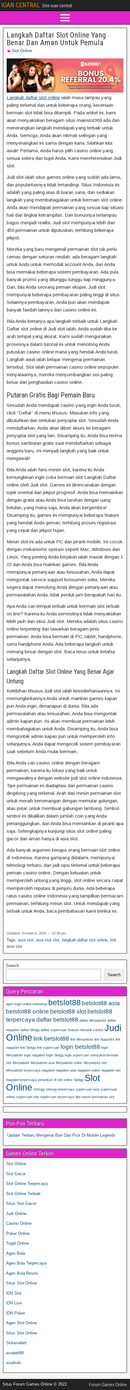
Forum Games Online (108, 1384)
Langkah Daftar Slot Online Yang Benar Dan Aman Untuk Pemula (56, 39)
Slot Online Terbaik (23, 1193)
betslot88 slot (68, 1011)
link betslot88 (51, 1038)
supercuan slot (27, 1097)
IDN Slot (13, 1293)
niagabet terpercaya (21, 1080)
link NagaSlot (104, 1039)
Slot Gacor (16, 1173)
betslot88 (64, 1002)
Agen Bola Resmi (22, 1273)
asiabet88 (15, 1353)
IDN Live (14, 1303)
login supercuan (77, 1055)
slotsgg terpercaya (60, 1089)
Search (12, 965)
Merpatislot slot (95, 1063)
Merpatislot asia (43, 1063)
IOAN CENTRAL (20, 5)
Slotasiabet (16, 1342)
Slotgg (78, 1080)
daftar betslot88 (57, 1019)
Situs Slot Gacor (21, 1203)
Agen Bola (15, 1253)
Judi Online (16, 1213)
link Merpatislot (81, 1039)
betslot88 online (27, 1011)
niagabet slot (111, 1070)
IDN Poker (15, 1313)
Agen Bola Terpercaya (26, 1263)
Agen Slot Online (21, 1322)
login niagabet (34, 1055)
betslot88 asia (101, 1003)
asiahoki (13, 1362)
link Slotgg (28, 1047)
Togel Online (17, 1243)
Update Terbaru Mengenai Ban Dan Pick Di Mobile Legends (61, 1135)
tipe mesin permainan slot (94, 1097)
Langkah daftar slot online (33, 97)
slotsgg (38, 1089)
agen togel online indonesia (26, 1004)
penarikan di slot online (55, 1080)
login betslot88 (80, 1046)
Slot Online (22, 50)
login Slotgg (54, 1055)
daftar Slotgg (29, 1030)
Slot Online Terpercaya (27, 1183)
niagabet (48, 1070)
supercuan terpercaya (57, 1097)
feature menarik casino (85, 1030)
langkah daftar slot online (85, 940)
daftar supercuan (54, 1030)
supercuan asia (87, 1089)
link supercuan (48, 1047)
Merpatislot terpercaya (23, 1070)
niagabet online (88, 1070)
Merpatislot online (69, 1063)
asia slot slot (47, 940)
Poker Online (18, 1233)
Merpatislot (21, 1063)
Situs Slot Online (21, 1283)
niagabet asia (66, 1070)
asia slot (25, 940)
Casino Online (19, 1223)
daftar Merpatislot (93, 1020)
